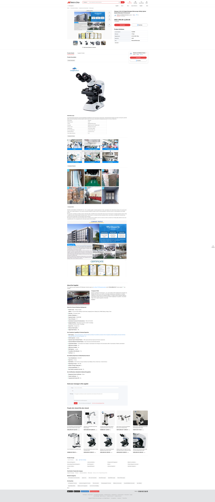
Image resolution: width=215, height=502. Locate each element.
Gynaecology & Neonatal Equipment (73, 464)
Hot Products (85, 494)
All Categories (71, 5)
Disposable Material (72, 336)
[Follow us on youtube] (144, 491)
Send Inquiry (122, 24)
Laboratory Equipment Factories (84, 483)
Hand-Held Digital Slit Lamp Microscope (74, 449)
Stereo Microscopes (102, 477)
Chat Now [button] (140, 25)
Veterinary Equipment (111, 466)
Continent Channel (120, 494)
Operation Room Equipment (105, 334)
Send (76, 403)
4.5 (134, 54)
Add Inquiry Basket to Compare (90, 47)
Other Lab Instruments (93, 477)
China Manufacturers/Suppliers (98, 494)
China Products (90, 494)
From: (72, 387)
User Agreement (113, 498)
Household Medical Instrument (129, 483)
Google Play (77, 491)
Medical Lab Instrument (117, 483)
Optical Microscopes (111, 477)
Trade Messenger (84, 491)
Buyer (122, 5)
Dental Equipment (114, 334)
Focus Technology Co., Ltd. (100, 498)
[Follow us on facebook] (139, 491)
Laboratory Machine (87, 334)
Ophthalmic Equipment (132, 466)
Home (68, 8)
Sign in (147, 2)
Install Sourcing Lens (95, 491)
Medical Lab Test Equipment (82, 485)
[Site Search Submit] (123, 2)
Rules (147, 5)
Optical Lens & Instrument (83, 8)
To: (72, 390)
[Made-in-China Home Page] (73, 2)
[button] (119, 2)
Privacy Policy (125, 498)
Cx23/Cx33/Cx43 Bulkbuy (94, 485)
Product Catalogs (83, 459)
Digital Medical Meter (71, 485)
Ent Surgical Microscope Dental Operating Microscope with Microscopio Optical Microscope (74, 427)
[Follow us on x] (140, 491)
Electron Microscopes (121, 477)
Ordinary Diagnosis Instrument (133, 464)
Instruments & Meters (74, 8)
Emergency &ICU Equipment (112, 462)
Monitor (109, 464)
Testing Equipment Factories (106, 483)
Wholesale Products (107, 494)
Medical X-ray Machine (95, 334)
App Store (70, 491)
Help (128, 5)
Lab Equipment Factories (72, 483)
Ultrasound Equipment (79, 334)
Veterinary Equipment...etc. (81, 336)
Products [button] (85, 2)
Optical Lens (84, 477)
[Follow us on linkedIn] (147, 491)
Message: (71, 393)
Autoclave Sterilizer (121, 334)
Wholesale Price (114, 494)
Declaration (119, 498)
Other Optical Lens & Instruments (74, 477)
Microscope (91, 8)
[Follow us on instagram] (142, 491)
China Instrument (96, 483)
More (68, 487)
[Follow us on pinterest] (145, 491)
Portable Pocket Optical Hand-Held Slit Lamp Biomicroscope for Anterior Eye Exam (106, 427)
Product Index (127, 494)
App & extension (134, 5)
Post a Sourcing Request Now (98, 403)
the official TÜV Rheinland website (99, 287)
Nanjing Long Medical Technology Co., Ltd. (124, 14)
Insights (131, 494)
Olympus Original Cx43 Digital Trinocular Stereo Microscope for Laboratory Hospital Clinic (124, 450)
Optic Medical (139, 483)
